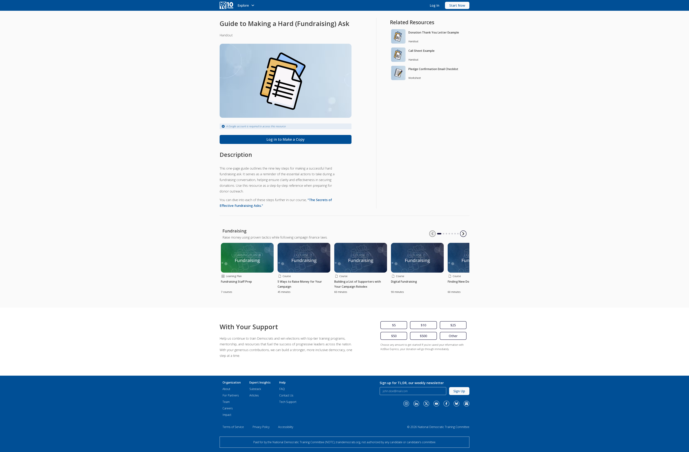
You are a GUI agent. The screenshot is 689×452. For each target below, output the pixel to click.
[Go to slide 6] (455, 233)
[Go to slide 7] (458, 233)
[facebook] (446, 403)
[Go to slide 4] (449, 233)
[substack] (466, 403)
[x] (426, 403)
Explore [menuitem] (243, 5)
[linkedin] (416, 403)
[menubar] (246, 5)
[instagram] (406, 403)
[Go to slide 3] (446, 233)
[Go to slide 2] (443, 233)
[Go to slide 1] (438, 233)
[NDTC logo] (226, 5)
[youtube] (436, 403)
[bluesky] (456, 403)
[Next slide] (463, 233)
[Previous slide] (432, 233)
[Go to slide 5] (452, 233)
